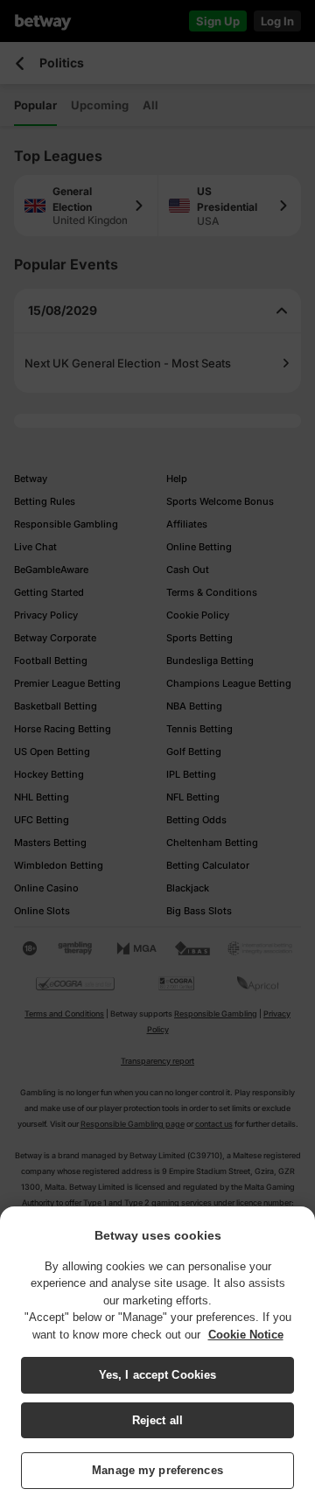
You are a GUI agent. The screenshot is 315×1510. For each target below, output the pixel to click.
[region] (157, 1358)
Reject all (157, 1420)
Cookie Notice (246, 1334)
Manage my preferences (157, 1470)
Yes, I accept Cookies (158, 1374)
